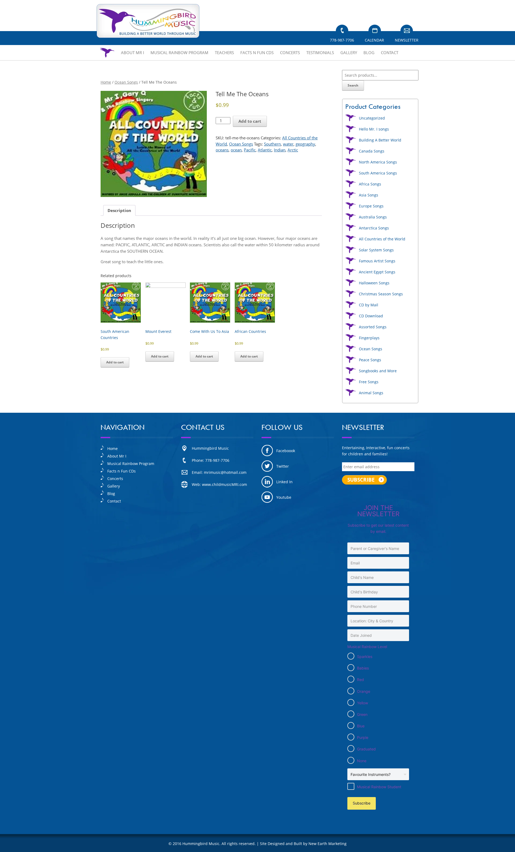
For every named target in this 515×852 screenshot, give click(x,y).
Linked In (284, 481)
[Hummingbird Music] (148, 21)
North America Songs (378, 162)
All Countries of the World (382, 238)
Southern (272, 144)
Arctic (293, 149)
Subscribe (361, 803)
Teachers (224, 52)
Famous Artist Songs (377, 260)
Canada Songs (371, 151)
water (288, 144)
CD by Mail (368, 304)
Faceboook (285, 450)
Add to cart (249, 121)
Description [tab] (119, 210)
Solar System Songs (376, 249)
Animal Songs (371, 392)
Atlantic (265, 149)
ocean (236, 149)
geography (305, 144)
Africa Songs (370, 184)
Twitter (282, 466)
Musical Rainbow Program (179, 52)
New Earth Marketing (327, 843)
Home (106, 82)
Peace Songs (370, 359)
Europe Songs (371, 206)
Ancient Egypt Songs (377, 271)
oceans (222, 149)
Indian (279, 149)
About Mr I (132, 52)
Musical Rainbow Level (367, 646)
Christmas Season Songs (381, 293)
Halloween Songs (374, 282)
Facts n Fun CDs (257, 52)
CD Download (371, 315)
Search (353, 85)
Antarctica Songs (374, 227)
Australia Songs (373, 216)
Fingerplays (369, 337)
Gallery (348, 52)
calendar (374, 40)
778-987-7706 (342, 40)
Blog (368, 52)
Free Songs (368, 381)
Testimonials (320, 52)
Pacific (250, 149)
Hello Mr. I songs (374, 129)
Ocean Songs (126, 82)
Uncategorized (372, 118)
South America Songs (378, 173)
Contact (389, 52)
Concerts (290, 52)
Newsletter (406, 40)
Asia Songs (368, 195)
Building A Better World (380, 140)
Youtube (283, 497)
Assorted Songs (373, 326)
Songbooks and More (378, 370)
